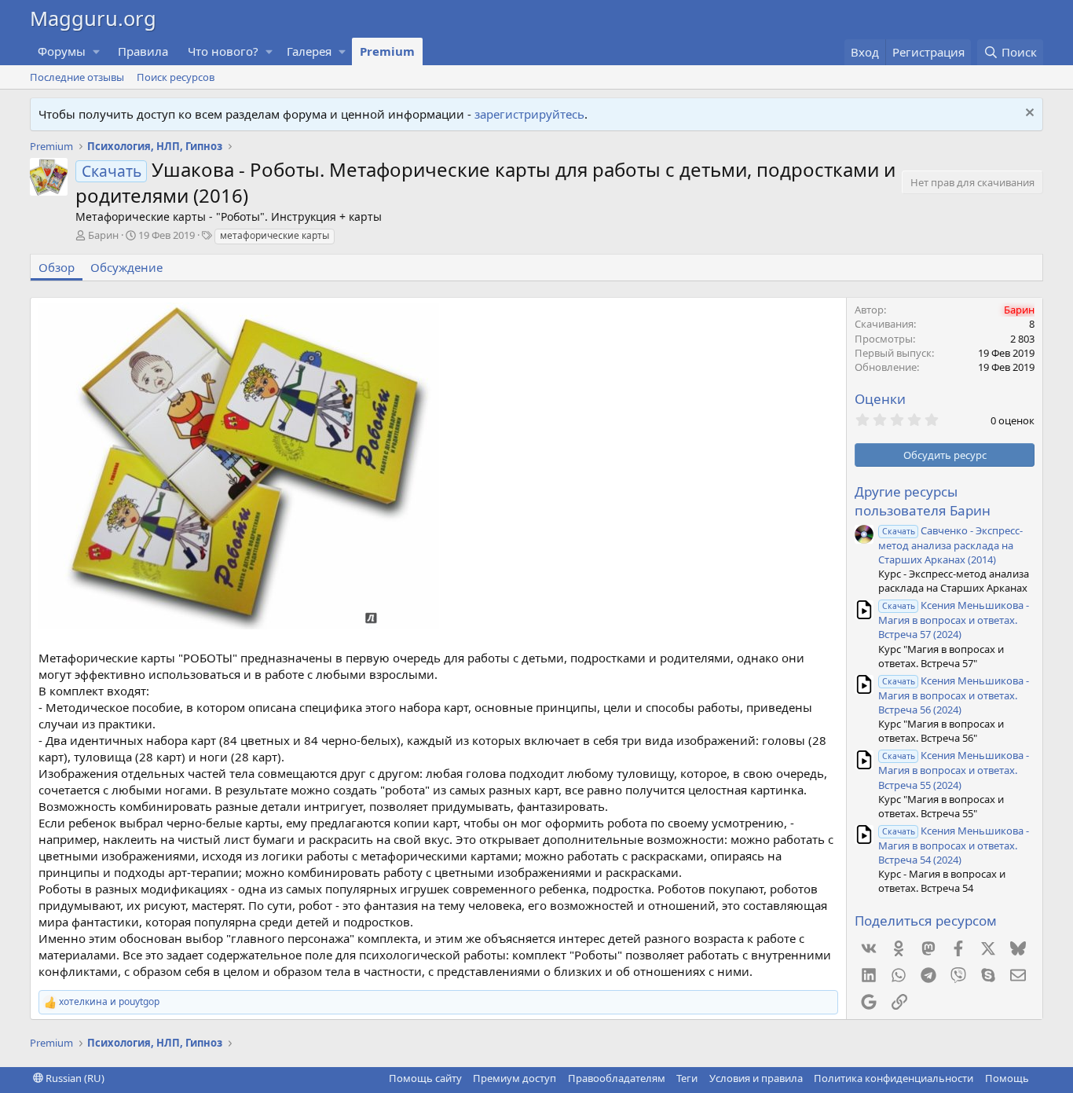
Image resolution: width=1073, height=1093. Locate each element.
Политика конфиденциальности (893, 1078)
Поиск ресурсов (175, 77)
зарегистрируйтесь (529, 114)
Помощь (1007, 1078)
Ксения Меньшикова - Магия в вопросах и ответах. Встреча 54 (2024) (953, 845)
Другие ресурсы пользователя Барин (923, 500)
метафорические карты (274, 235)
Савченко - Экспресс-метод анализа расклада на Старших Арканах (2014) (950, 545)
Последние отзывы (77, 77)
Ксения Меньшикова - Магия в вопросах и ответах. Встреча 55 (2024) (953, 769)
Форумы (62, 51)
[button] (96, 51)
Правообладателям (616, 1078)
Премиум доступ (514, 1078)
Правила (143, 51)
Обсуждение (126, 267)
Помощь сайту (425, 1078)
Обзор (56, 267)
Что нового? (223, 51)
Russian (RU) (73, 1078)
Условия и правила (756, 1078)
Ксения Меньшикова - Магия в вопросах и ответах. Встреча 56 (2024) (953, 695)
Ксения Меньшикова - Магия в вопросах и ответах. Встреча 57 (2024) (953, 619)
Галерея (309, 51)
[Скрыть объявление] (1028, 114)
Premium (387, 51)
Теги (687, 1078)
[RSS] (1040, 1078)
